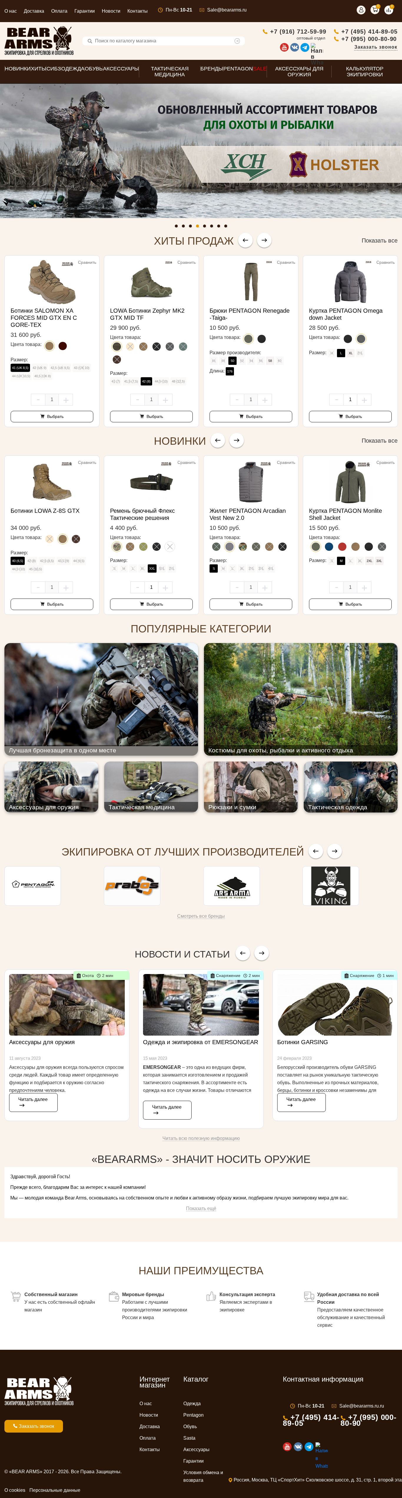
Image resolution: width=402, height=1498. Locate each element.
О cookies (14, 1490)
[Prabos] (151, 886)
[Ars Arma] (250, 886)
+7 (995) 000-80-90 (369, 39)
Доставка (34, 11)
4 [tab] (199, 227)
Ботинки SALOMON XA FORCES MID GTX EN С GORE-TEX (44, 317)
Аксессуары (196, 1449)
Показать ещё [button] (201, 1208)
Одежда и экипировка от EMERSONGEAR (200, 1042)
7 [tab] (220, 227)
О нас (10, 11)
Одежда (192, 1403)
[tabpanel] (201, 151)
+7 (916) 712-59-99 (298, 31)
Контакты (137, 11)
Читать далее (33, 1099)
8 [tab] (227, 227)
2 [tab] (185, 227)
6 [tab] (213, 227)
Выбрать (55, 416)
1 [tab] (178, 227)
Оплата (59, 11)
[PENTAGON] (51, 886)
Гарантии (84, 11)
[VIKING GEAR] (350, 886)
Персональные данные (54, 1490)
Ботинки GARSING (302, 1042)
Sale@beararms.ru (227, 9)
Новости (111, 11)
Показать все (380, 240)
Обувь (190, 1426)
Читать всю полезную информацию (201, 1138)
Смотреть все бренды (201, 916)
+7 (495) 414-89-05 (369, 31)
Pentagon (193, 1415)
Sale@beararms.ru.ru (361, 1405)
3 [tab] (192, 227)
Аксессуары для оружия (42, 1042)
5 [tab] (206, 227)
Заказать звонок (375, 47)
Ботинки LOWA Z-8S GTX (45, 510)
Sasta (189, 1438)
